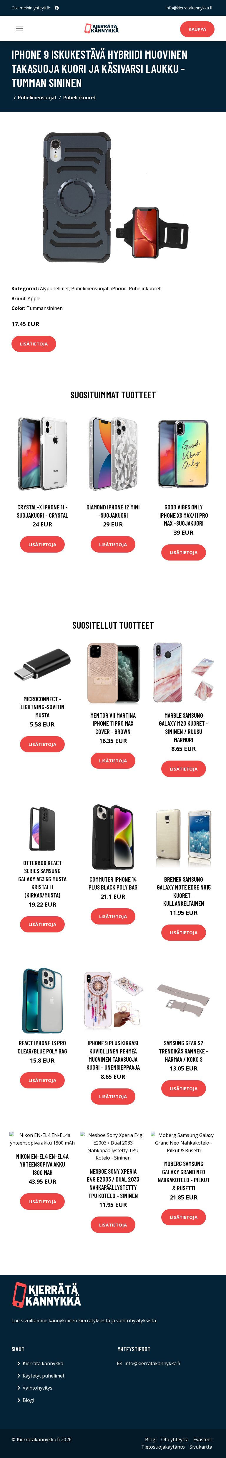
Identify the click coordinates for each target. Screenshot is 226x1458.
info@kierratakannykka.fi (189, 8)
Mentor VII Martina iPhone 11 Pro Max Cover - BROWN (113, 723)
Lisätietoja (34, 344)
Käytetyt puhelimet (43, 1376)
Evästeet (202, 1439)
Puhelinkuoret (79, 97)
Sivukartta (201, 1447)
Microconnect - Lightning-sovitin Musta (42, 707)
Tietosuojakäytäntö (163, 1447)
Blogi (28, 1400)
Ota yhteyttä (175, 1439)
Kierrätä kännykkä (43, 1363)
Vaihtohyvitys (37, 1388)
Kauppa (197, 29)
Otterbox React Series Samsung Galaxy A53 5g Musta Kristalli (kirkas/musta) (42, 879)
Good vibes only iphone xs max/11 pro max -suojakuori (183, 515)
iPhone (119, 288)
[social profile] (56, 8)
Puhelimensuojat (37, 97)
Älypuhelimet (54, 288)
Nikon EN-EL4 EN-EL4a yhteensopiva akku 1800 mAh (42, 1164)
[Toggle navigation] (19, 28)
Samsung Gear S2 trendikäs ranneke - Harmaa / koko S (183, 1051)
